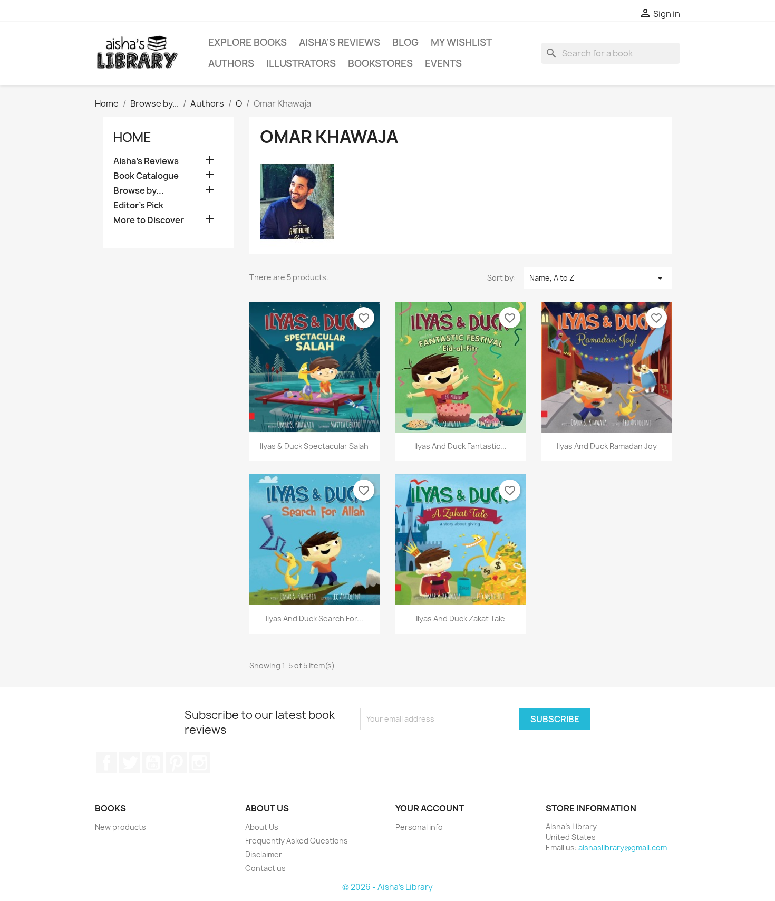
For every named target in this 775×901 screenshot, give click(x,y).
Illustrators (301, 63)
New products (120, 827)
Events (443, 63)
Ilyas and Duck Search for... (314, 619)
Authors (231, 63)
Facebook (106, 762)
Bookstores (380, 63)
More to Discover (148, 220)
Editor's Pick (138, 205)
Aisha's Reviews (339, 42)
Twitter (129, 762)
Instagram (199, 762)
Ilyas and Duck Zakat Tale (460, 619)
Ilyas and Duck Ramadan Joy (607, 446)
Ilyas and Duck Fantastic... (460, 446)
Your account (429, 808)
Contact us (265, 868)
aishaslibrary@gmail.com (622, 847)
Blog (405, 42)
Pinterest (176, 762)
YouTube (152, 762)
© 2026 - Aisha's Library (387, 887)
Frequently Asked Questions (296, 841)
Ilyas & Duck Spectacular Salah (314, 446)
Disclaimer (263, 854)
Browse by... (138, 190)
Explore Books (247, 42)
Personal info (419, 827)
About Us (261, 827)
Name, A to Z (597, 278)
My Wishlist (461, 42)
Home (132, 137)
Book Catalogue (146, 175)
